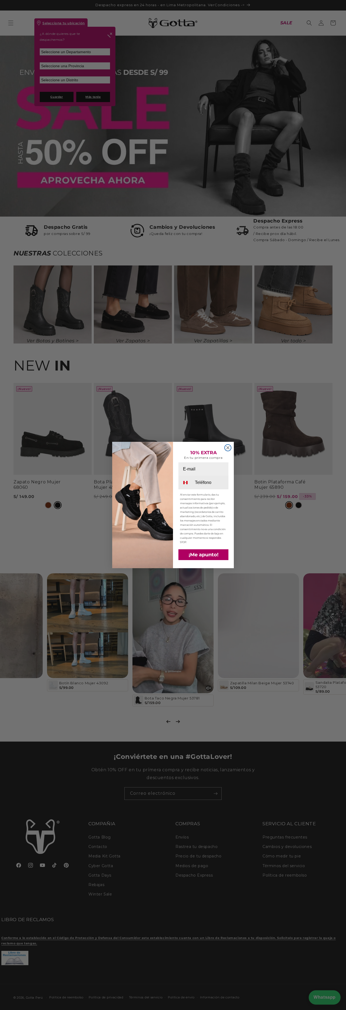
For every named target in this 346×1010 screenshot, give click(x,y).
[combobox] (186, 482)
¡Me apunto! (203, 555)
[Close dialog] (228, 448)
